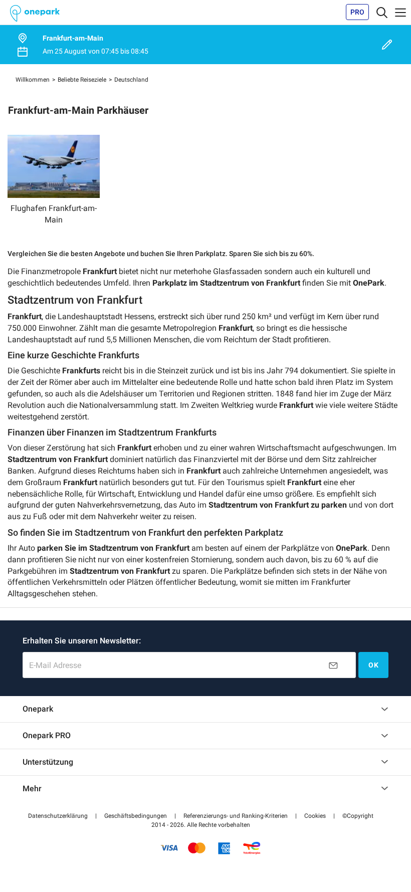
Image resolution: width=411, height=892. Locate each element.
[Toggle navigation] (381, 12)
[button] (58, 815)
